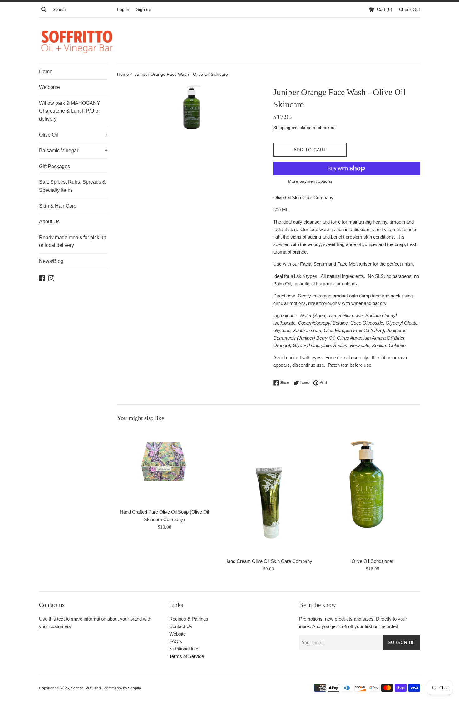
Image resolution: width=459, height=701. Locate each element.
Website (177, 633)
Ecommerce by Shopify (121, 688)
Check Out (409, 9)
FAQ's (175, 641)
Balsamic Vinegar (73, 150)
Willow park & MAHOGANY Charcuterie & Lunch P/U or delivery (69, 111)
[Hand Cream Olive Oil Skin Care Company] (268, 491)
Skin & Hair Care (57, 206)
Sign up (143, 9)
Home (45, 71)
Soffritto (77, 688)
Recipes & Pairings (188, 618)
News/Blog (51, 261)
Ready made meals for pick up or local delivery (72, 241)
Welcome (49, 87)
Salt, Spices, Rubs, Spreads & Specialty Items (72, 186)
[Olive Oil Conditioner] (372, 491)
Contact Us (180, 626)
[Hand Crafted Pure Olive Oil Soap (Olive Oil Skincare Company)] (164, 466)
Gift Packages (54, 166)
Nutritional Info (183, 648)
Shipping (281, 127)
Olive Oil (73, 135)
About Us (49, 221)
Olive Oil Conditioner (372, 561)
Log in (123, 9)
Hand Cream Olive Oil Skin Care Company (268, 561)
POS (89, 688)
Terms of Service (186, 656)
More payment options (310, 181)
